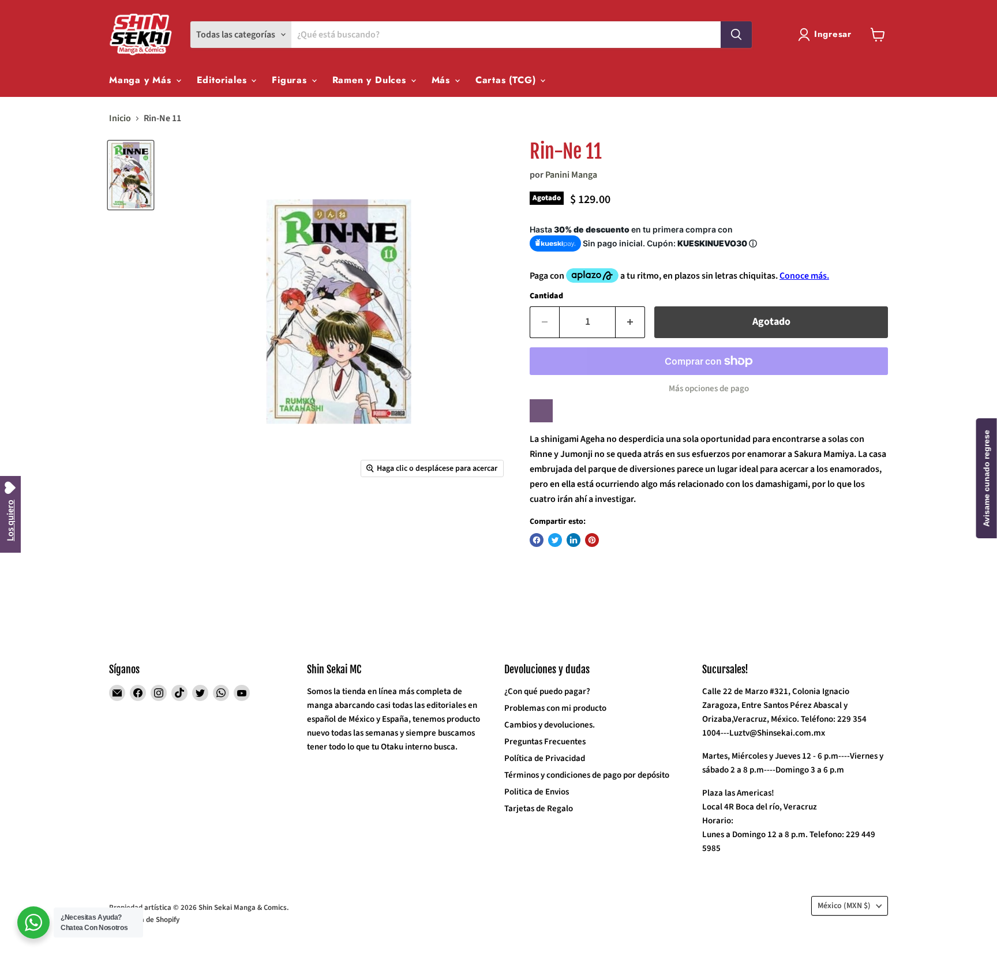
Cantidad (546, 296)
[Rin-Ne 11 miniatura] (130, 175)
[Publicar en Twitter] (555, 540)
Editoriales (223, 80)
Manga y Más (142, 80)
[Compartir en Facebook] (537, 540)
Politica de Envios (536, 792)
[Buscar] (736, 34)
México (844, 906)
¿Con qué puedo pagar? (547, 691)
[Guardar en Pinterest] (592, 540)
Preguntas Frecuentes (545, 742)
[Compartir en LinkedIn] (573, 540)
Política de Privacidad (544, 758)
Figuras (291, 80)
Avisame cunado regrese (986, 478)
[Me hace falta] (541, 410)
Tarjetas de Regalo (538, 809)
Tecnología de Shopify (144, 919)
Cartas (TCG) (507, 80)
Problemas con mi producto (555, 708)
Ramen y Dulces (371, 80)
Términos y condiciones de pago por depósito (586, 775)
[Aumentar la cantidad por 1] (630, 322)
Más (442, 80)
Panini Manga (571, 174)
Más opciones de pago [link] (709, 388)
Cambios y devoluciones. (549, 725)
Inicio (120, 118)
